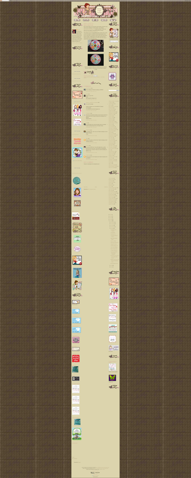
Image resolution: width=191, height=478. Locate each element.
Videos (73, 457)
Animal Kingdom (111, 103)
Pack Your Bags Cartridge (113, 148)
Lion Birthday (113, 232)
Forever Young (111, 125)
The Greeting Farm (112, 201)
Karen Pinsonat (88, 88)
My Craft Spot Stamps (112, 191)
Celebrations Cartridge (112, 113)
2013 (111, 217)
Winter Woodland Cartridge (113, 166)
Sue (86, 122)
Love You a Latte (111, 141)
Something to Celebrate (112, 156)
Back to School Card (114, 248)
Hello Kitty (110, 132)
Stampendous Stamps (112, 199)
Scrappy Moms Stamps (112, 198)
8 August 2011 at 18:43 (91, 110)
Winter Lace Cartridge (112, 164)
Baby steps (110, 105)
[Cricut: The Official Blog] (77, 160)
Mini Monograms (111, 143)
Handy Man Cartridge (112, 128)
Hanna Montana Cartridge (113, 129)
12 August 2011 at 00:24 (91, 142)
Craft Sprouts (111, 180)
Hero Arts (110, 183)
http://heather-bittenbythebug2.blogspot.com (91, 31)
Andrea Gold (102, 469)
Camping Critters (111, 110)
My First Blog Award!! (114, 263)
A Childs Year (111, 102)
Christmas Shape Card (114, 245)
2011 (111, 220)
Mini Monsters (111, 144)
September (112, 226)
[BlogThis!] (94, 75)
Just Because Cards (112, 136)
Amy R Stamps (111, 178)
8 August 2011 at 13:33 (91, 99)
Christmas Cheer (111, 114)
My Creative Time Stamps (113, 193)
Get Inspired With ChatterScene (102, 467)
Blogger (79, 462)
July (111, 265)
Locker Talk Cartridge (112, 140)
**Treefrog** (88, 113)
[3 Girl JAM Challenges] (77, 115)
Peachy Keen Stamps (112, 195)
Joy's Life (110, 186)
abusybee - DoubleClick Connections (92, 102)
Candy (78, 29)
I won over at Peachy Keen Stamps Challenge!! (114, 253)
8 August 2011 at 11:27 (91, 91)
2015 (111, 214)
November (112, 223)
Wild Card (110, 163)
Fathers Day (111, 124)
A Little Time (88, 155)
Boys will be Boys (112, 109)
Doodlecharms (111, 118)
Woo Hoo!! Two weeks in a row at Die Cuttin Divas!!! (115, 256)
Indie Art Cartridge (112, 133)
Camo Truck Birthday (114, 247)
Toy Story (110, 162)
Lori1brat (87, 145)
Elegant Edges (111, 120)
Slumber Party (111, 155)
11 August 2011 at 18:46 (91, 135)
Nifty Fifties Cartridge (112, 145)
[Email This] (94, 75)
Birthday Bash (111, 107)
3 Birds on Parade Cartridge (113, 101)
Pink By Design (111, 197)
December (112, 222)
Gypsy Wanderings (112, 126)
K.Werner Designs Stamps (113, 187)
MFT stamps (111, 190)
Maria (87, 138)
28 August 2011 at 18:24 (91, 159)
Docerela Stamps (111, 182)
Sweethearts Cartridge (112, 159)
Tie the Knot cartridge (112, 160)
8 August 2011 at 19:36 (91, 120)
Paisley (110, 149)
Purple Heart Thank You (114, 242)
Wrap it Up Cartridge (112, 167)
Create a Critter (111, 117)
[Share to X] (95, 75)
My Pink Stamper (111, 194)
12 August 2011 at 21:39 (91, 152)
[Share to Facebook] (96, 75)
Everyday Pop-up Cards (112, 122)
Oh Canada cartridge (112, 147)
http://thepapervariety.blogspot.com (89, 29)
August (112, 228)
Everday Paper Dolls (112, 121)
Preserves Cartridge (112, 152)
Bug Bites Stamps (111, 179)
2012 (111, 219)
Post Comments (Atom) (91, 189)
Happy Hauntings (111, 130)
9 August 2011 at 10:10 (91, 127)
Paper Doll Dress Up (112, 151)
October (112, 225)
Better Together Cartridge (113, 106)
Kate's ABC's (111, 137)
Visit (75, 134)
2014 (111, 216)
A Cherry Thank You (114, 250)
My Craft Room (74, 458)
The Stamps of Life (112, 202)
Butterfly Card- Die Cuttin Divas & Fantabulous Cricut (115, 260)
